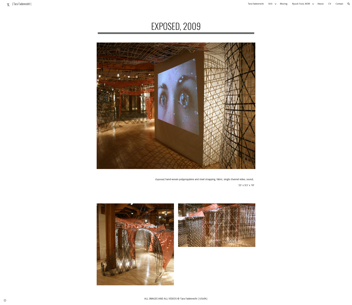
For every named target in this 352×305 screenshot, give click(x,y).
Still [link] (270, 3)
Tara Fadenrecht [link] (256, 3)
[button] (348, 4)
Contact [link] (339, 3)
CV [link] (329, 3)
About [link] (320, 3)
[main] (176, 27)
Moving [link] (283, 3)
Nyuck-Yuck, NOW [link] (301, 3)
